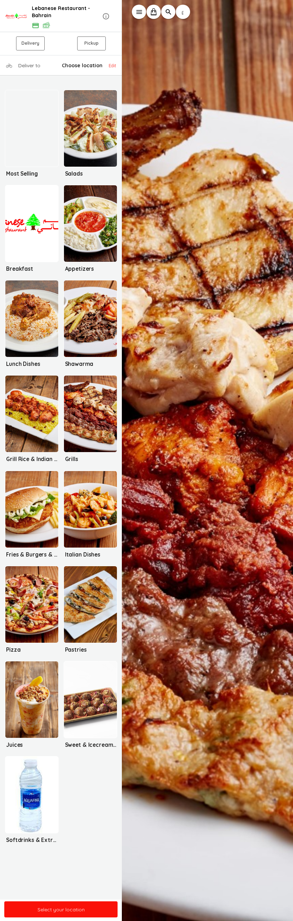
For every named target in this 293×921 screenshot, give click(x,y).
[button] (61, 16)
